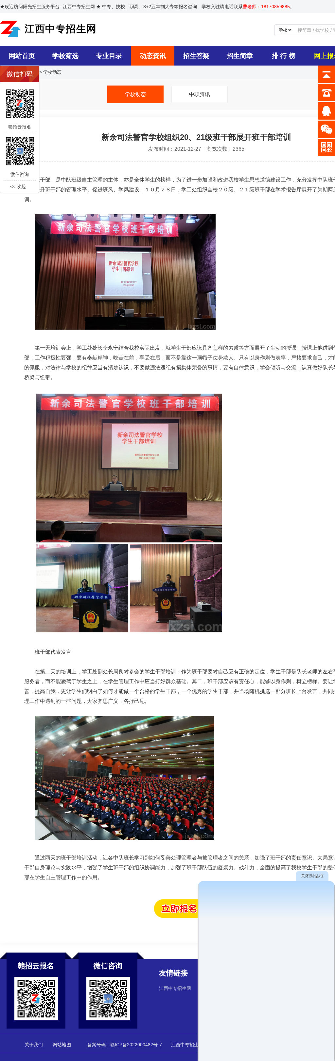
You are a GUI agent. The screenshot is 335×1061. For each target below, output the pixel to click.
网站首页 (22, 55)
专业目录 (109, 55)
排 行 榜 (283, 55)
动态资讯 (153, 55)
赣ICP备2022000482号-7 (136, 1044)
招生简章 (240, 55)
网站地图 (62, 1044)
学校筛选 (65, 55)
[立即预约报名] (196, 916)
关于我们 (34, 1044)
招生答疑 (196, 55)
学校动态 (52, 72)
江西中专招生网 (175, 988)
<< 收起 (18, 186)
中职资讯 (199, 94)
